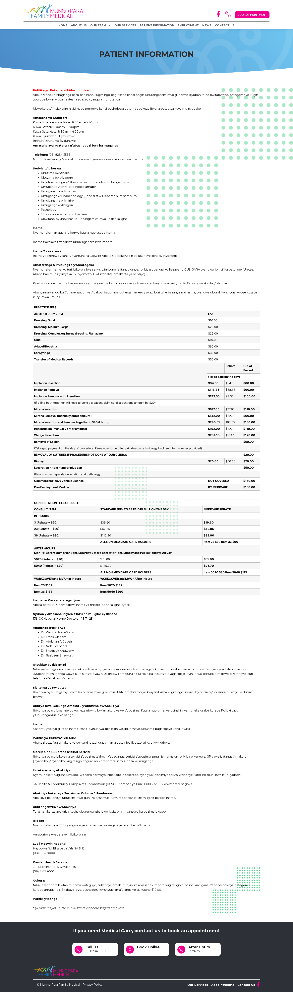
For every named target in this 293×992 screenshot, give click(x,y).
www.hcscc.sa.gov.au (179, 784)
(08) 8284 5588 (60, 154)
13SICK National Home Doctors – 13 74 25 (62, 618)
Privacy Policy (92, 984)
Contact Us (225, 25)
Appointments (222, 985)
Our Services (125, 25)
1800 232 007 (153, 784)
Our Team (98, 25)
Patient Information (157, 25)
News (206, 25)
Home (62, 25)
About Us (79, 25)
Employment (188, 25)
